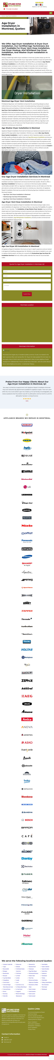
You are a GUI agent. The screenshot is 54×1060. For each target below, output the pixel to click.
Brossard (5, 975)
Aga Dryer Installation (11, 16)
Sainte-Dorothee (45, 969)
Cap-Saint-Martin (7, 978)
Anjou (4, 966)
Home (3, 16)
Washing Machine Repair (34, 1019)
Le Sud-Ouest (19, 989)
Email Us (6, 1037)
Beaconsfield (6, 969)
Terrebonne (44, 975)
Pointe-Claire (32, 975)
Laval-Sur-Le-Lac (20, 984)
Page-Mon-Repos (33, 971)
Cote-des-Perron (6, 989)
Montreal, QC (7, 1042)
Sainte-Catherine (45, 966)
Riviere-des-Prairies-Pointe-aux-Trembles (33, 981)
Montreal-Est (32, 964)
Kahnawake (18, 964)
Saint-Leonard (32, 996)
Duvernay (5, 993)
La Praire (18, 975)
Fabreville (5, 996)
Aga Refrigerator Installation (22, 217)
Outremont (31, 969)
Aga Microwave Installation (36, 137)
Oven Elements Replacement (36, 1017)
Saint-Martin (44, 964)
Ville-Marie (44, 980)
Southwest (44, 973)
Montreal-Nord (32, 966)
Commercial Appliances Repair (36, 1012)
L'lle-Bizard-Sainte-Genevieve (20, 970)
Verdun (43, 978)
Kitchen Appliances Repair (35, 1015)
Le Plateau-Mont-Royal (21, 987)
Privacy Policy (31, 1029)
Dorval (4, 991)
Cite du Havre (6, 982)
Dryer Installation (32, 1022)
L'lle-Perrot (18, 973)
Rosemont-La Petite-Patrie (33, 986)
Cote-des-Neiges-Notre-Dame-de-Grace (8, 986)
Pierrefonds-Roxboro (33, 973)
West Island (44, 987)
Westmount (44, 989)
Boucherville (6, 973)
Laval (17, 982)
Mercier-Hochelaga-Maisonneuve (20, 995)
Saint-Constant (32, 989)
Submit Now (27, 294)
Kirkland (18, 966)
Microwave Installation (34, 1024)
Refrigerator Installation (34, 1025)
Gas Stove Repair (32, 1014)
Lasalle (17, 980)
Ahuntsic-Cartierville (7, 964)
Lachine (18, 978)
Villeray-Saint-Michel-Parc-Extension (47, 983)
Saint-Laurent (32, 993)
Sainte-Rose (44, 971)
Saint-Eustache (32, 991)
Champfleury (6, 980)
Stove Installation (32, 1027)
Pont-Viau (31, 978)
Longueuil (18, 991)
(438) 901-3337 (8, 1039)
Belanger (5, 971)
